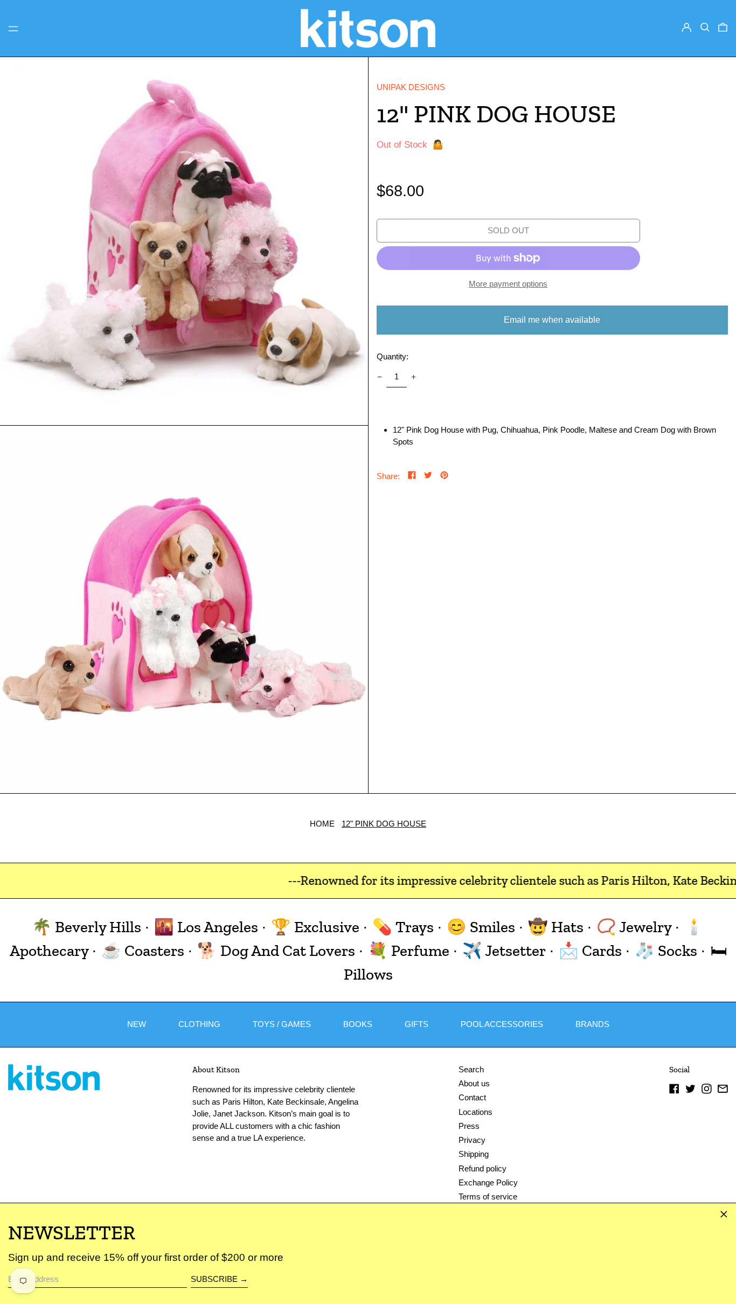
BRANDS (592, 1024)
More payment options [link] (508, 283)
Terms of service (488, 1196)
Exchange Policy (488, 1182)
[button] (705, 27)
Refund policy (482, 1168)
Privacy (472, 1140)
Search (471, 1069)
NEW (136, 1024)
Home (322, 823)
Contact (472, 1097)
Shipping (474, 1154)
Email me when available (552, 319)
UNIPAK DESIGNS (411, 87)
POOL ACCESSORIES (502, 1024)
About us (474, 1083)
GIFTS (416, 1024)
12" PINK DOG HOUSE (384, 823)
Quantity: (392, 356)
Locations (475, 1111)
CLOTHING (199, 1024)
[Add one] (414, 377)
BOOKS (357, 1024)
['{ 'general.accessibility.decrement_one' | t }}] (379, 377)
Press (469, 1125)
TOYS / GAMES (282, 1024)
